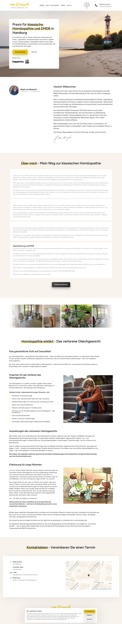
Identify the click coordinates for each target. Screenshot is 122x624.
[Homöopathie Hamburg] (20, 62)
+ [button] (67, 563)
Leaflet (92, 589)
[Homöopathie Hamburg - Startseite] (19, 5)
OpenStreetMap (99, 589)
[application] (89, 575)
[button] (89, 575)
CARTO (109, 589)
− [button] (67, 565)
